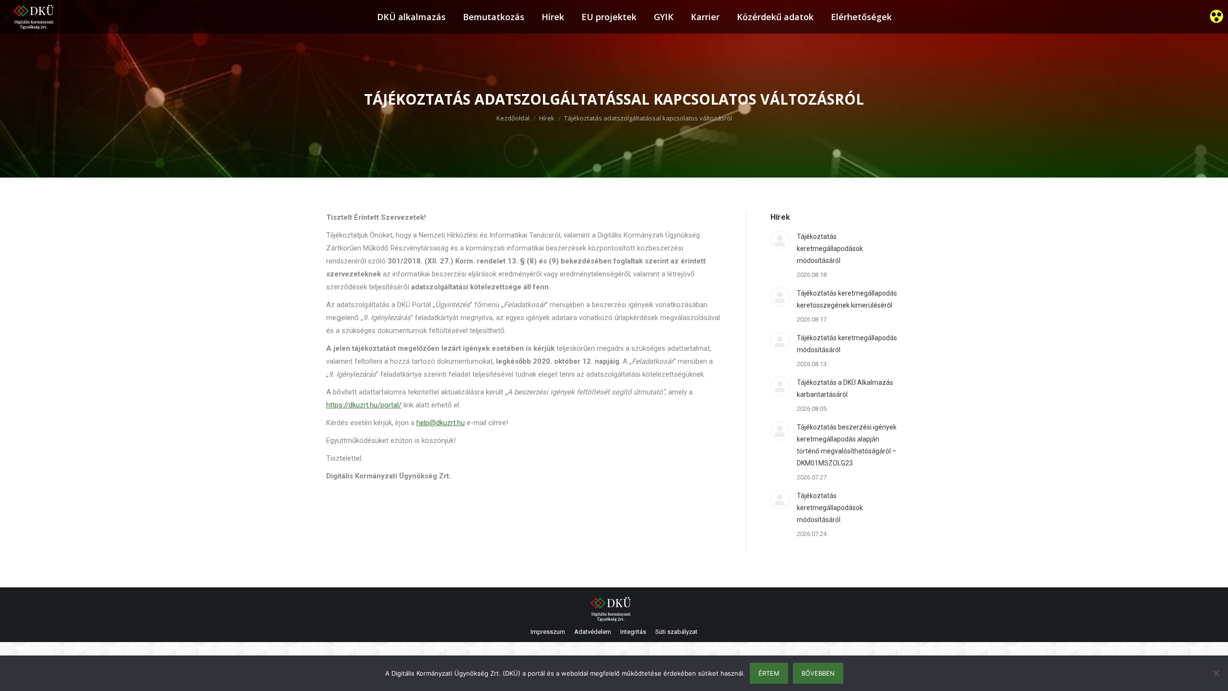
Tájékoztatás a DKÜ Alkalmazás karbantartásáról (845, 388)
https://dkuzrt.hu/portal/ (363, 405)
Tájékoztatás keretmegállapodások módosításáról (830, 248)
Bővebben (818, 673)
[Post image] (780, 240)
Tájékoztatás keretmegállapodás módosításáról (847, 344)
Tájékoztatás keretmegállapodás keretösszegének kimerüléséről (847, 299)
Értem (768, 673)
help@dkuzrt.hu (440, 422)
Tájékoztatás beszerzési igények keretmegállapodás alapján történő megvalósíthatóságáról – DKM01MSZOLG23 (847, 445)
